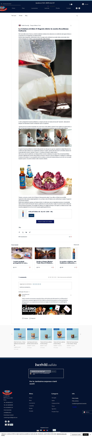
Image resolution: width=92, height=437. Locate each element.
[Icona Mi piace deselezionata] (23, 318)
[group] (46, 340)
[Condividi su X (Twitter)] (22, 232)
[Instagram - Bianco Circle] (79, 8)
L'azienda (31, 405)
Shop (30, 400)
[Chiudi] (90, 434)
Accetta (85, 434)
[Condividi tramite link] (29, 232)
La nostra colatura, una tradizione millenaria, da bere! (68, 262)
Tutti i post (13, 15)
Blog (26, 15)
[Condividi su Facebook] (19, 232)
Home (30, 397)
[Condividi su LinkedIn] (26, 232)
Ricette (20, 15)
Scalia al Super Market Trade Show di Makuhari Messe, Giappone (45, 262)
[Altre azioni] (71, 25)
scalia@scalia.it (7, 412)
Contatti (31, 411)
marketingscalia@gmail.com (10, 417)
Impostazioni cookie (76, 434)
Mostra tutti (76, 244)
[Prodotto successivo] (80, 334)
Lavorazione (32, 403)
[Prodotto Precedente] (12, 334)
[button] (71, 4)
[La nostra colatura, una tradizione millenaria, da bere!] (68, 253)
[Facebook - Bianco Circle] (76, 8)
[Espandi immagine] (27, 138)
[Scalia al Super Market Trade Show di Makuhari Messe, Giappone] (45, 253)
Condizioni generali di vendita (79, 403)
